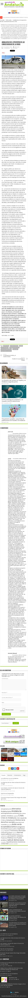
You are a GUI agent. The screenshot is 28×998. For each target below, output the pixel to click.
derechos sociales (8, 822)
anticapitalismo (6, 813)
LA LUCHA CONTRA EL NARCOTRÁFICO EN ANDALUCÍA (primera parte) (17, 917)
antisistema (15, 813)
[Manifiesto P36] (4, 979)
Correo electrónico (7, 697)
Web (3, 702)
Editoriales (9, 20)
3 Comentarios (6, 48)
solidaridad (4, 843)
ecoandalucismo (8, 827)
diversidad (9, 824)
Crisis (21, 345)
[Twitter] (15, 768)
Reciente (9, 775)
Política (10, 838)
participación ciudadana (15, 836)
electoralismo (4, 347)
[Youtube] (18, 768)
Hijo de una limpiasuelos (7, 793)
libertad (20, 833)
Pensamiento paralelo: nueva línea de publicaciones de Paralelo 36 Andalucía (13, 419)
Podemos (4, 838)
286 (10, 971)
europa (2, 830)
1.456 (11, 965)
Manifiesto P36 (13, 977)
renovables (3, 842)
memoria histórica (16, 834)
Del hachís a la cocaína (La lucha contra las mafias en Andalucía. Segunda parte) (17, 904)
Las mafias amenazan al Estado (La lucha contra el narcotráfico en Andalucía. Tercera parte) (17, 897)
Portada (2, 20)
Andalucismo (6, 811)
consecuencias (14, 345)
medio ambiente (6, 834)
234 (10, 975)
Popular (3, 775)
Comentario (5, 678)
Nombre (4, 692)
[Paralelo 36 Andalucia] (14, 4)
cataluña (15, 816)
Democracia (20, 820)
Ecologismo (20, 827)
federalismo (7, 830)
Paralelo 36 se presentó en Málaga (18, 359)
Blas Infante (23, 813)
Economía (4, 829)
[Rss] (9, 768)
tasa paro (15, 349)
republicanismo (11, 842)
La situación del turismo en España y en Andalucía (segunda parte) (14, 381)
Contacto (24, 996)
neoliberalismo (4, 836)
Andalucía (6, 345)
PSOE (15, 838)
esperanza (21, 829)
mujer (21, 834)
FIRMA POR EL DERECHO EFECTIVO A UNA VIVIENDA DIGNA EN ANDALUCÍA (11, 968)
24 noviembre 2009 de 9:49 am (19, 433)
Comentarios (17, 775)
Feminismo (14, 831)
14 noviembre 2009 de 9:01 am (19, 458)
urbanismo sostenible (13, 843)
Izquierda (14, 832)
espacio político (12, 829)
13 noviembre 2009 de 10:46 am (19, 655)
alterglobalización (6, 809)
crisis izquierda (21, 818)
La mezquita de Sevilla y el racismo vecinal (9, 355)
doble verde (17, 824)
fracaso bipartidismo (6, 349)
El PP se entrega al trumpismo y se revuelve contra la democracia (12, 400)
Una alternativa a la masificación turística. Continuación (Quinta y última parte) (17, 924)
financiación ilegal (14, 347)
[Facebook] (12, 768)
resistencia (21, 842)
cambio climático (7, 816)
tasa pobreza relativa (6, 350)
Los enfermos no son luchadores (9, 778)
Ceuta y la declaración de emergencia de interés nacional (17, 910)
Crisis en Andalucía (8, 818)
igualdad (9, 832)
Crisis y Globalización (8, 820)
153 (18, 979)
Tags (24, 775)
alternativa (16, 809)
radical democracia (15, 840)
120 (9, 987)
